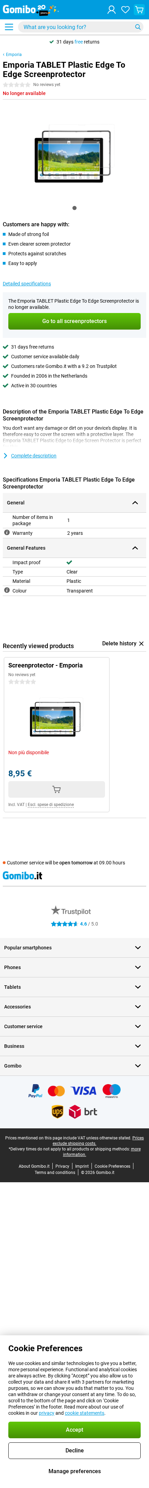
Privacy (62, 1166)
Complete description (33, 455)
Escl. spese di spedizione (51, 804)
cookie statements (84, 1413)
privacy (46, 1413)
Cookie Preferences (112, 1166)
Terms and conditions (55, 1172)
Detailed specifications (27, 283)
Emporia (14, 54)
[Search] (137, 26)
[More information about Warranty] (7, 532)
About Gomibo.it (34, 1166)
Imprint (82, 1166)
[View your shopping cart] (139, 9)
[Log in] (112, 9)
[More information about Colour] (7, 590)
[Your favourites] (125, 9)
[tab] (74, 208)
